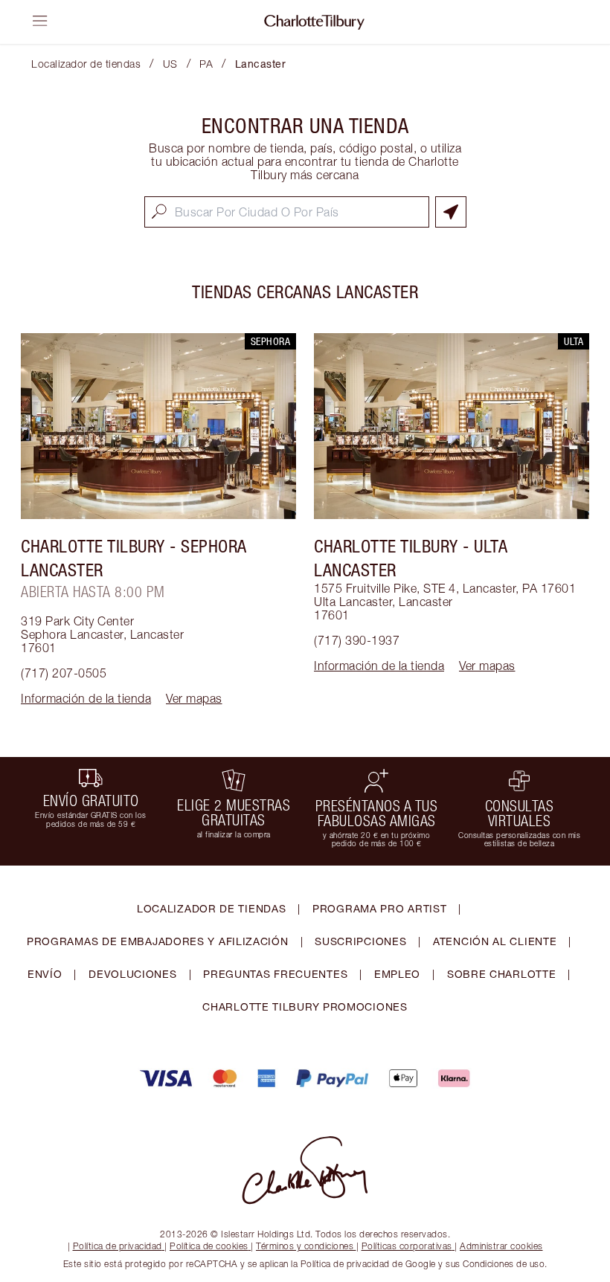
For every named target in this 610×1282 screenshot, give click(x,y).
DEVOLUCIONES (132, 973)
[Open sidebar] (40, 21)
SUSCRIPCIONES (360, 941)
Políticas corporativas (407, 1246)
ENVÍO (45, 973)
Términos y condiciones (304, 1246)
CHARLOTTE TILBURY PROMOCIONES (304, 1006)
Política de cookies (209, 1246)
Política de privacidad (117, 1246)
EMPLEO (397, 973)
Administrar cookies (501, 1246)
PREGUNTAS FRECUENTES (275, 973)
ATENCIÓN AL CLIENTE (494, 941)
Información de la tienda (86, 698)
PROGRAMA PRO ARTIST (379, 908)
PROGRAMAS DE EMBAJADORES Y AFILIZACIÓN (158, 941)
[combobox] (286, 212)
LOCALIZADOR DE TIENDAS (211, 908)
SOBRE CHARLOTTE (501, 973)
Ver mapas (194, 698)
